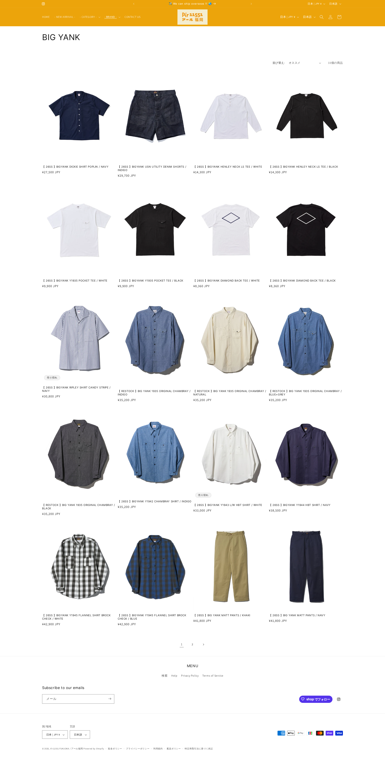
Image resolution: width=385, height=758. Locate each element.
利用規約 (158, 748)
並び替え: (279, 63)
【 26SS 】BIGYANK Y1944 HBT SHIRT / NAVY (300, 505)
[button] (89, 17)
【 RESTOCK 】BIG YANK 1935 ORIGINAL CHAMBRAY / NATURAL (229, 392)
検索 (164, 676)
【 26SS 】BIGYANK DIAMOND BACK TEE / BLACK (302, 280)
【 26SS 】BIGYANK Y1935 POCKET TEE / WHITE (74, 280)
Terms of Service (212, 676)
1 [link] (181, 644)
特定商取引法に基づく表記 (199, 748)
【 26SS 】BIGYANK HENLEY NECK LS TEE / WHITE (227, 166)
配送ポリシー (174, 748)
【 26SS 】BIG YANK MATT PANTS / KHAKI (221, 615)
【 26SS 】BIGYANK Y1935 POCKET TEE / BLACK (150, 280)
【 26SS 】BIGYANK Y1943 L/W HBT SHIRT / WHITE (227, 505)
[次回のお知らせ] (251, 4)
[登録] (109, 698)
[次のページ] (203, 644)
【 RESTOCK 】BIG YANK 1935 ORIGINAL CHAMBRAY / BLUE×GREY (305, 392)
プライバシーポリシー (137, 748)
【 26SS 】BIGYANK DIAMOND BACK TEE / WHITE (226, 280)
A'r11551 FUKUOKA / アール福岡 (66, 748)
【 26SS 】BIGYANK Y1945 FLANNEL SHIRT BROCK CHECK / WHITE (76, 617)
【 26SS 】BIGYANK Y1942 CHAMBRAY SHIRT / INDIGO (154, 501)
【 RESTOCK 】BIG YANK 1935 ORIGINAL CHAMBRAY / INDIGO (154, 392)
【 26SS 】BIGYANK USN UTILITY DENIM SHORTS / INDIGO (152, 168)
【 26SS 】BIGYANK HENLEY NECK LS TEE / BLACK (303, 166)
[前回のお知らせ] (133, 4)
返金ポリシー (115, 748)
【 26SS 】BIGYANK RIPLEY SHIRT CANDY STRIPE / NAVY (76, 389)
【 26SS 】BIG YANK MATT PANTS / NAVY (297, 615)
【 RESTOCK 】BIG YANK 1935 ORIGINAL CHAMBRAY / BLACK (78, 506)
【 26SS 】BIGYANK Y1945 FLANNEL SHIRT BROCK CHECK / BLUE (152, 617)
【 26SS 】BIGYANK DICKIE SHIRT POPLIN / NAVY (75, 166)
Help (174, 676)
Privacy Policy (190, 676)
